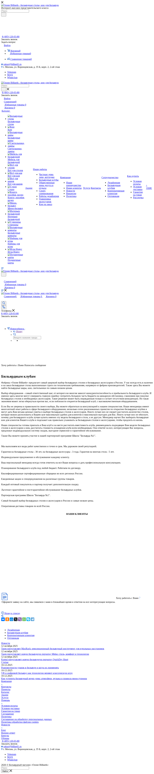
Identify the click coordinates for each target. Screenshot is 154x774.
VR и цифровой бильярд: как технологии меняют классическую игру (37, 673)
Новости (5, 643)
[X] (15, 619)
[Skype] (28, 619)
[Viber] (20, 619)
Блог (3, 730)
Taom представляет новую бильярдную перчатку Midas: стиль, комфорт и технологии (45, 654)
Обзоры (5, 738)
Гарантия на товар (10, 711)
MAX (10, 75)
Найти (5, 771)
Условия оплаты (9, 705)
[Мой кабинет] (2, 278)
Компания (6, 681)
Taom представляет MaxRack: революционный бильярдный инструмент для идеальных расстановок (52, 648)
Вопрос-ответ (8, 733)
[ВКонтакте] (3, 619)
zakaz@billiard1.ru (12, 64)
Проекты (5, 689)
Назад (19, 331)
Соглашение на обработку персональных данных (26, 719)
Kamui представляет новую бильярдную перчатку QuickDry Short (34, 659)
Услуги (4, 697)
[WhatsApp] (24, 619)
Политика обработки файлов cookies (20, 722)
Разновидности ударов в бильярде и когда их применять (30, 667)
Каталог (5, 692)
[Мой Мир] (11, 619)
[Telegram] (32, 619)
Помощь (5, 700)
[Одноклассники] (7, 619)
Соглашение (7, 714)
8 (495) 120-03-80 (10, 36)
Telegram (11, 72)
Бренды (5, 735)
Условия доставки (10, 708)
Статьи (4, 662)
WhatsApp (12, 77)
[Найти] (3, 14)
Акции (4, 695)
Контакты (6, 686)
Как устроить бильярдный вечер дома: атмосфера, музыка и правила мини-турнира (44, 678)
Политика (6, 716)
